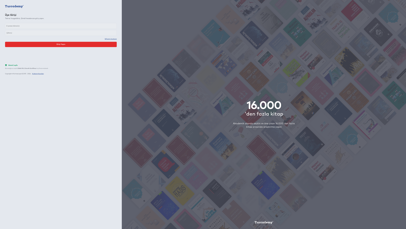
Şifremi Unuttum (111, 39)
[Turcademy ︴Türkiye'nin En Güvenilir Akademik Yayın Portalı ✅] (14, 6)
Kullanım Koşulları (38, 74)
